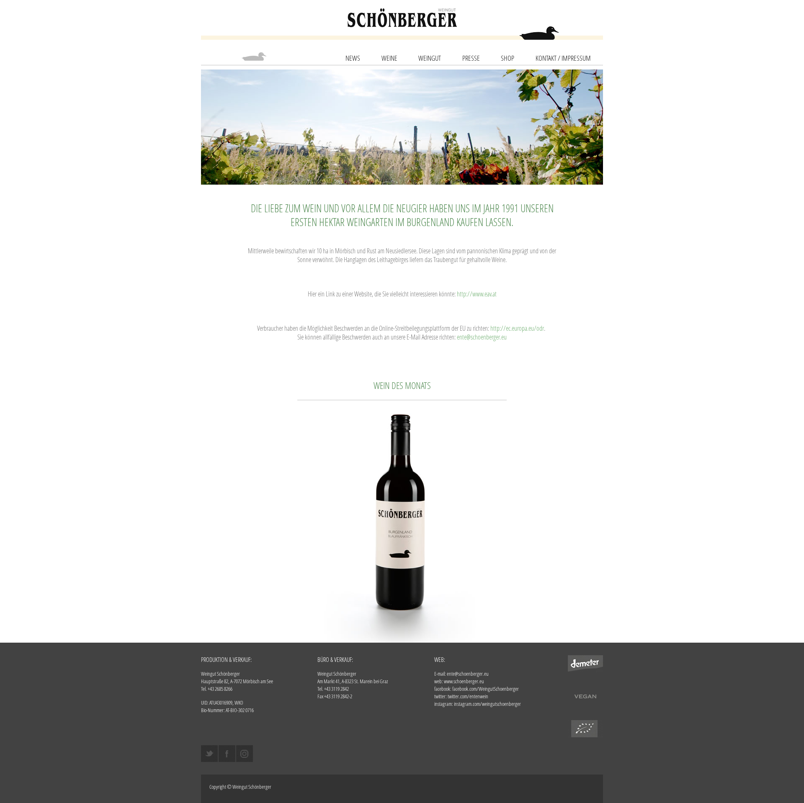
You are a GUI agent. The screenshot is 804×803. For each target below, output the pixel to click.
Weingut (429, 58)
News (352, 58)
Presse (471, 58)
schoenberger (402, 17)
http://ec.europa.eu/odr (517, 328)
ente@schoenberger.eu (482, 336)
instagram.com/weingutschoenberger (487, 704)
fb (227, 753)
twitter (209, 753)
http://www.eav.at (477, 293)
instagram (244, 753)
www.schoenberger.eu (464, 681)
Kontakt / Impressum (563, 58)
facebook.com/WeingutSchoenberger (485, 688)
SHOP (507, 58)
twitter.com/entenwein (468, 696)
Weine (389, 58)
